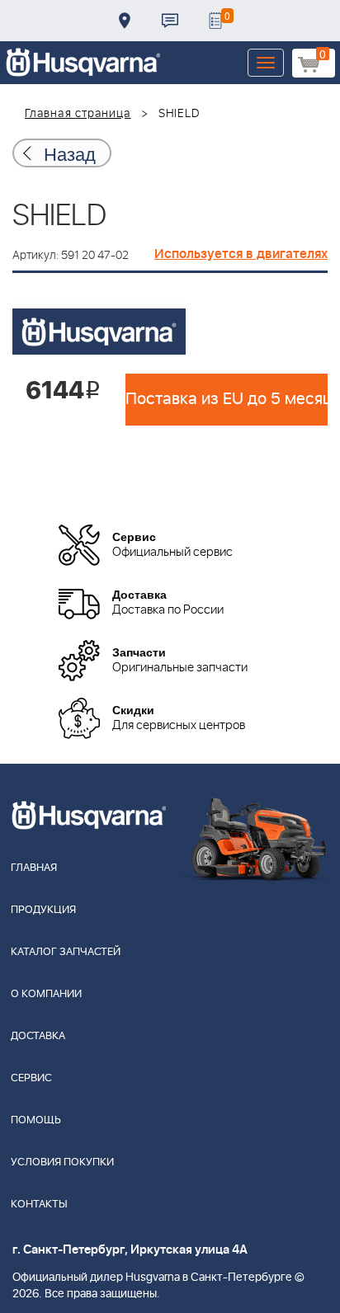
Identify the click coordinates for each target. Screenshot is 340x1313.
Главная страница (78, 114)
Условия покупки (62, 1162)
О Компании (46, 994)
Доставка (124, 20)
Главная (34, 868)
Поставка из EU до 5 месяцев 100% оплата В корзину (226, 399)
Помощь (36, 1120)
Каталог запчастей (65, 952)
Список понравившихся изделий (215, 20)
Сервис (31, 1078)
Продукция (43, 910)
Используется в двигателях (241, 254)
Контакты (170, 20)
